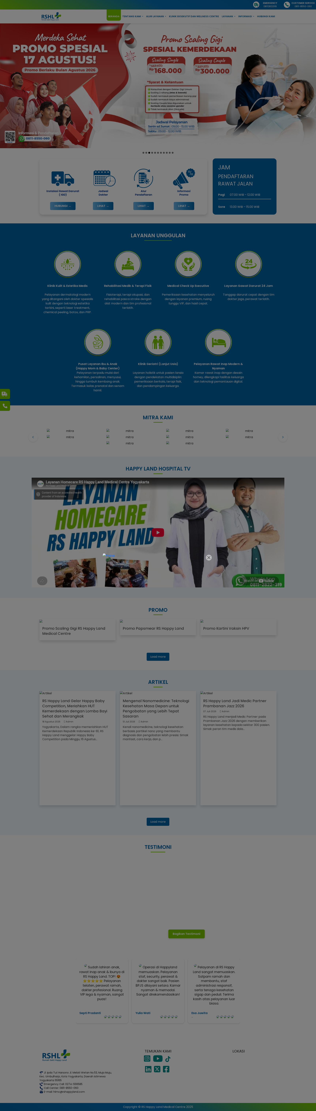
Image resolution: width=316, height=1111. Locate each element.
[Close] (209, 558)
